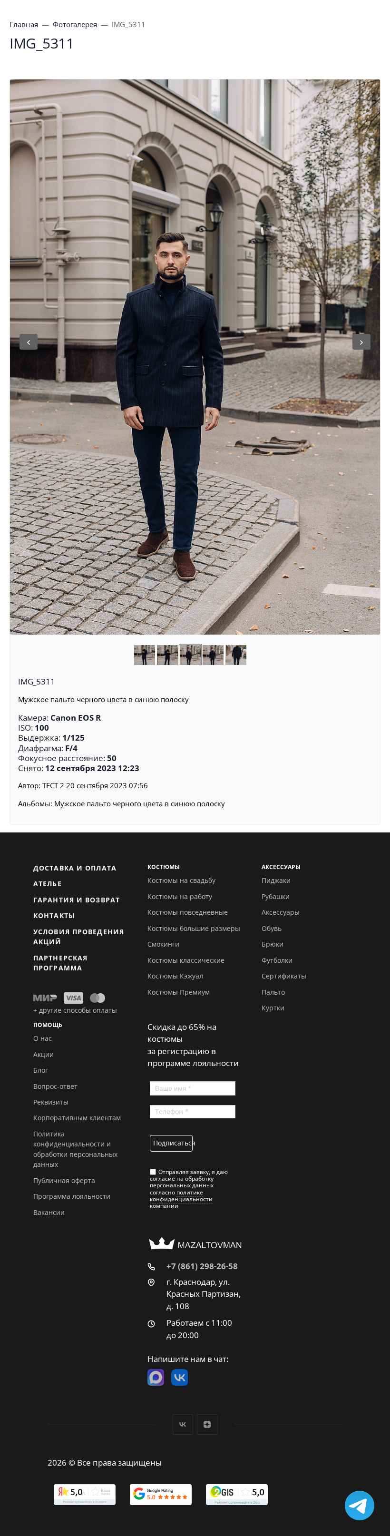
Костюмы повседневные (187, 912)
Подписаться (173, 1142)
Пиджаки (276, 880)
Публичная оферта (64, 1180)
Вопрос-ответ (55, 1086)
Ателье (47, 883)
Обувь (272, 928)
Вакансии (49, 1212)
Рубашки (276, 896)
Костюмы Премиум (178, 992)
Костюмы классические (185, 960)
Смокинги (163, 944)
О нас (42, 1038)
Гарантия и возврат (76, 899)
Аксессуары (281, 912)
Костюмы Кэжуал (175, 975)
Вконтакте (183, 1424)
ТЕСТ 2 (53, 785)
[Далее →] (195, 357)
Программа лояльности (71, 1196)
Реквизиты (50, 1101)
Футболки (277, 960)
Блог (40, 1070)
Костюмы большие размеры (193, 928)
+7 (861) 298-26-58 (202, 1266)
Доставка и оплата (75, 867)
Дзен (207, 1424)
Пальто (273, 992)
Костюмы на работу (179, 896)
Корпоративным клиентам (77, 1117)
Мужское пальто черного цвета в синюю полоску (139, 803)
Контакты (54, 915)
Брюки (272, 944)
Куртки (273, 1007)
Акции (43, 1054)
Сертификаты (284, 975)
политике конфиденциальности (181, 1195)
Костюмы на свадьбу (181, 880)
